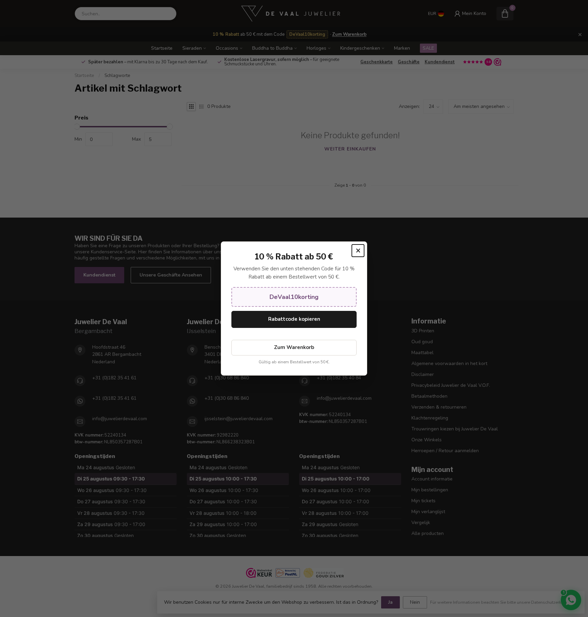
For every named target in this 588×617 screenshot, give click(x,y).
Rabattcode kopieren (294, 319)
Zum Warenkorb (294, 347)
